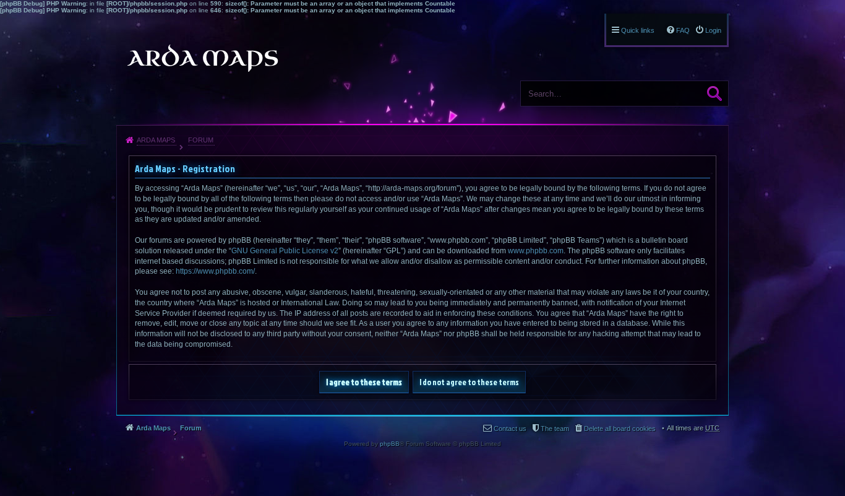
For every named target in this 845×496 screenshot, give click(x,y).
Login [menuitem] (713, 30)
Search (714, 93)
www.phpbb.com (536, 250)
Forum (200, 140)
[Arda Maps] (202, 58)
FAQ (683, 30)
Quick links (637, 30)
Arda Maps (156, 140)
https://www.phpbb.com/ (215, 271)
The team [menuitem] (555, 428)
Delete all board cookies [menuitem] (620, 428)
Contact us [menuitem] (510, 428)
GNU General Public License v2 (284, 250)
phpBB (390, 443)
